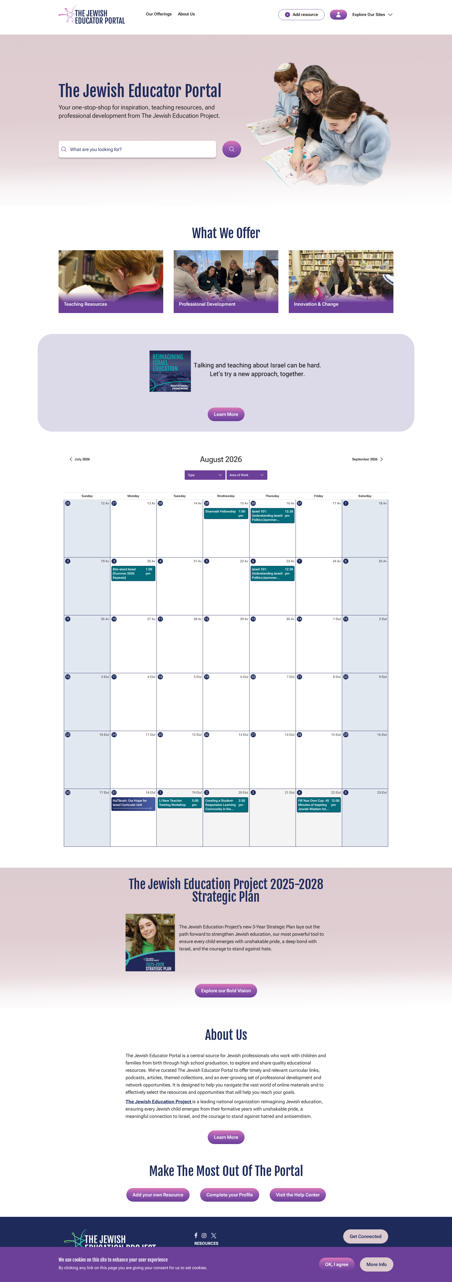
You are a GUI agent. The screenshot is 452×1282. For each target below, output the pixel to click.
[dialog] (226, 1264)
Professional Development (207, 287)
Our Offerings (159, 14)
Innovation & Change (316, 294)
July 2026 (82, 459)
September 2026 (364, 459)
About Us (186, 14)
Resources (206, 1243)
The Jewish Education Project (159, 1101)
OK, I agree (336, 1264)
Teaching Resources (85, 287)
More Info (376, 1264)
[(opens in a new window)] (195, 1235)
